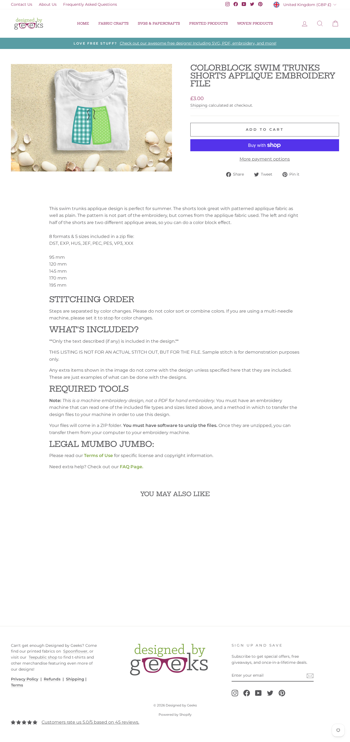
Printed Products (208, 23)
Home (83, 23)
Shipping (199, 105)
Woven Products (255, 23)
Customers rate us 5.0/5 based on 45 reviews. (90, 722)
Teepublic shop (43, 657)
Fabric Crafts (113, 23)
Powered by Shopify (175, 714)
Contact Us (21, 4)
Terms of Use (98, 455)
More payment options (265, 159)
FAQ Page (131, 466)
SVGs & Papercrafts (159, 23)
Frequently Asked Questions (90, 4)
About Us (48, 4)
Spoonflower (75, 651)
